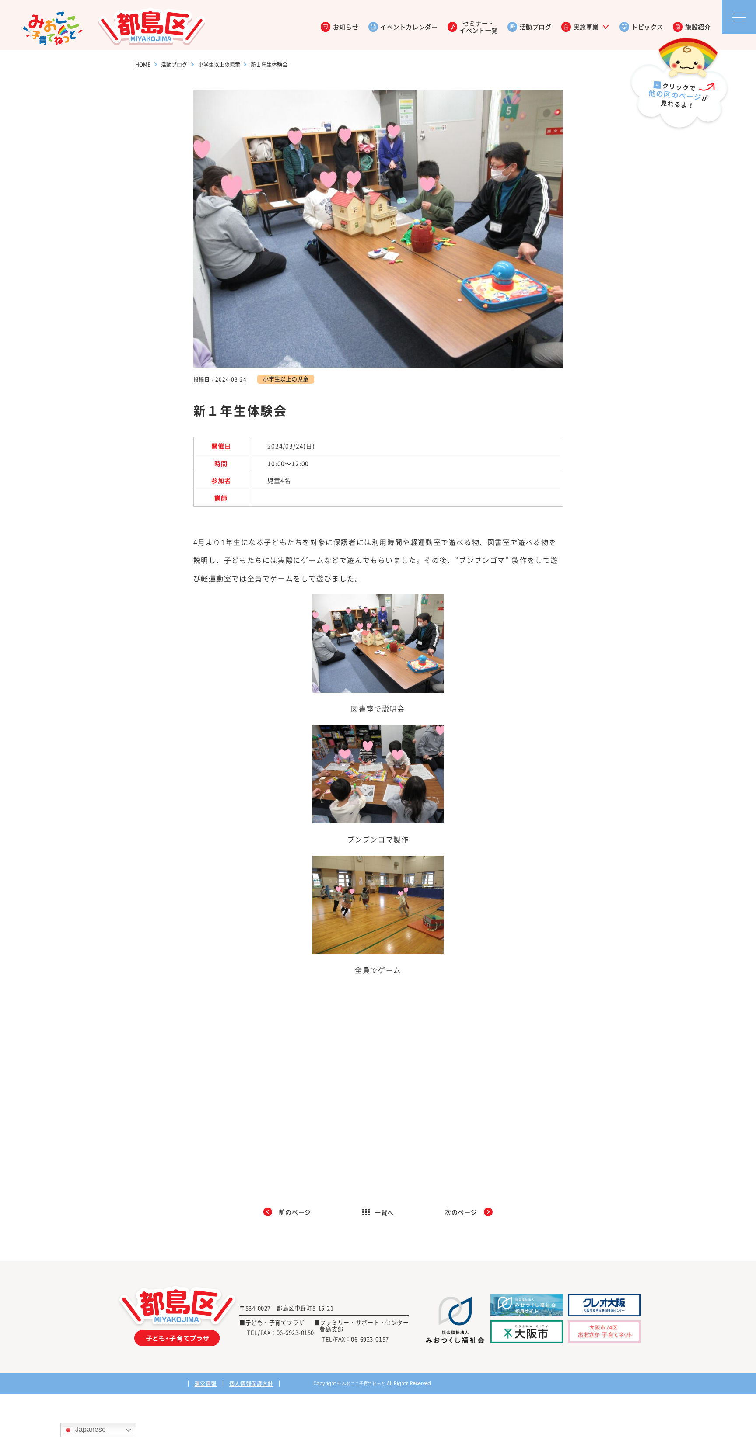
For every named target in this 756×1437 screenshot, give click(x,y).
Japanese (90, 1429)
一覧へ (384, 1212)
